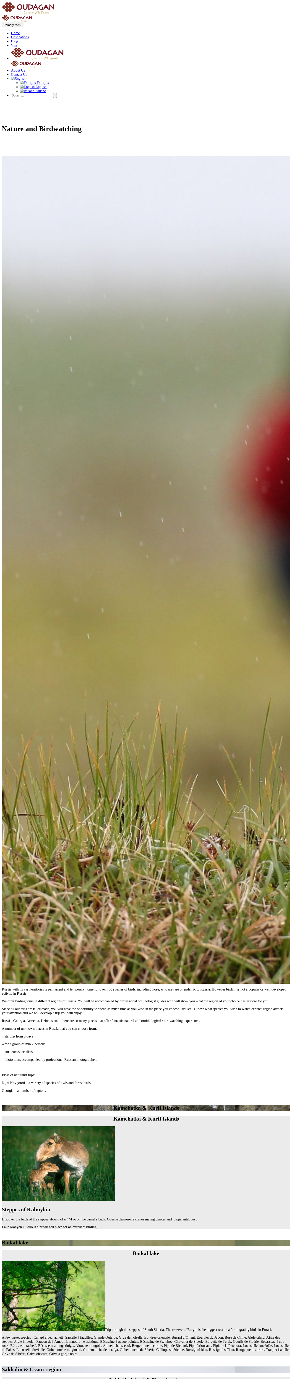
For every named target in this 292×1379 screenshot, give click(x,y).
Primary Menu (13, 25)
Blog (14, 41)
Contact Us (19, 74)
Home (15, 33)
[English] (18, 79)
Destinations (20, 37)
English (41, 87)
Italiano (40, 91)
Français (42, 83)
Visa (14, 45)
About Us (18, 70)
